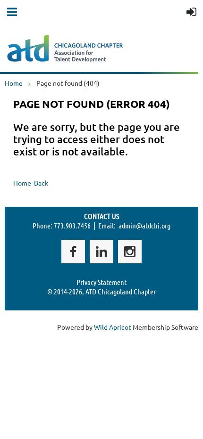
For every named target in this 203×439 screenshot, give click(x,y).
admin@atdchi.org (144, 225)
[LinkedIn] (101, 251)
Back (41, 183)
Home (14, 83)
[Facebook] (73, 251)
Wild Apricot (112, 327)
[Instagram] (130, 251)
